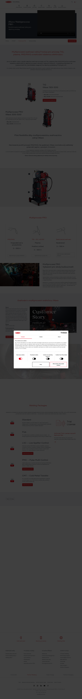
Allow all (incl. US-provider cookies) (58, 364)
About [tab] (59, 336)
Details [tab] (41, 336)
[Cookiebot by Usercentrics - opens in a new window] (61, 333)
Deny (41, 364)
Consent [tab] (23, 336)
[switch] (34, 359)
